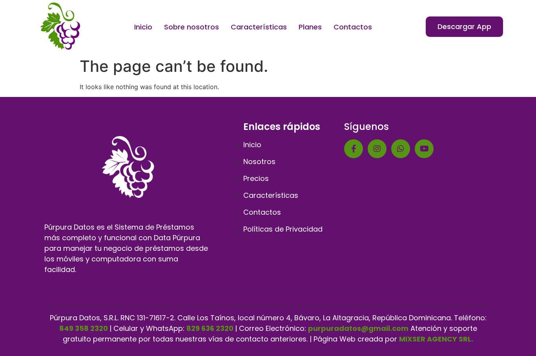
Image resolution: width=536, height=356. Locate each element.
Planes (310, 27)
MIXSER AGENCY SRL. (436, 339)
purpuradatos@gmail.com (358, 328)
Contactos (353, 27)
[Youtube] (424, 148)
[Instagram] (377, 148)
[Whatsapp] (400, 148)
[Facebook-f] (353, 148)
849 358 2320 (83, 328)
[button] (464, 26)
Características (259, 27)
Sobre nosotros (191, 27)
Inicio (143, 27)
